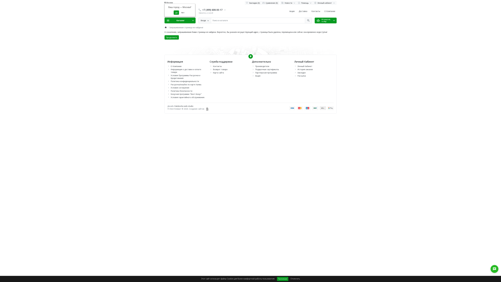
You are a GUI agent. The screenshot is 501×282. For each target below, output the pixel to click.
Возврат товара (220, 69)
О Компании (329, 11)
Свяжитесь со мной (206, 13)
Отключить (295, 278)
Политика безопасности (181, 91)
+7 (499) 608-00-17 (212, 9)
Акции (292, 11)
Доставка (303, 11)
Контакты (315, 11)
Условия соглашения (180, 87)
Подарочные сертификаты (267, 69)
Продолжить (171, 37)
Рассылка (301, 76)
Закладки (301, 72)
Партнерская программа (266, 72)
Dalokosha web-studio (183, 106)
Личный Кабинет (304, 66)
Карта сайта (218, 72)
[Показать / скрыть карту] (250, 56)
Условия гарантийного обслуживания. (188, 97)
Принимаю (282, 279)
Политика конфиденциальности (185, 81)
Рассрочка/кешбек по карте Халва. (186, 84)
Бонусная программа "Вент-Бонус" (186, 94)
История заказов (305, 69)
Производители (262, 66)
